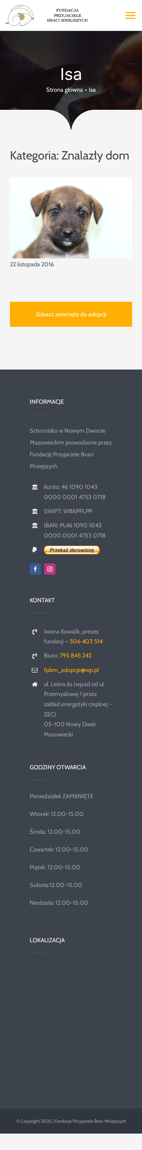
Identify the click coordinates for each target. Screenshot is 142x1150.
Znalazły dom (95, 155)
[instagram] (49, 569)
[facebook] (35, 569)
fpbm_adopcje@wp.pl (71, 670)
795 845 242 (75, 655)
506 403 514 (86, 641)
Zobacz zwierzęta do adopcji (71, 314)
